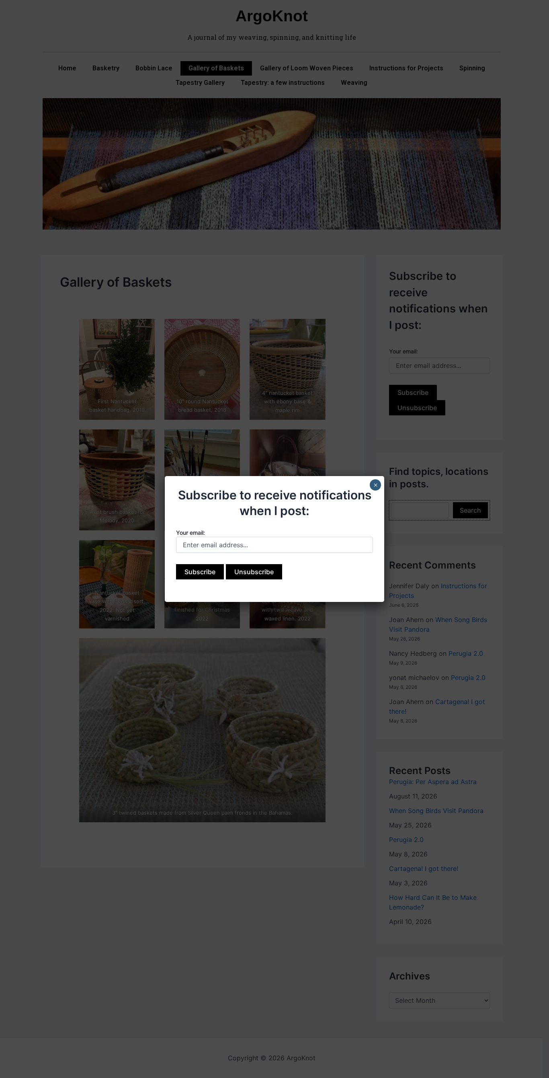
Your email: (190, 532)
